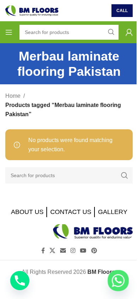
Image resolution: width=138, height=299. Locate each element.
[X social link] (52, 251)
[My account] (129, 32)
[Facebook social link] (43, 251)
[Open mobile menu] (9, 32)
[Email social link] (63, 251)
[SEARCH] (124, 175)
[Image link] (93, 231)
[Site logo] (31, 10)
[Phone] (19, 280)
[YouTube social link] (83, 251)
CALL (122, 10)
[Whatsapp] (118, 280)
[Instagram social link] (72, 251)
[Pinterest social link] (94, 251)
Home (13, 96)
